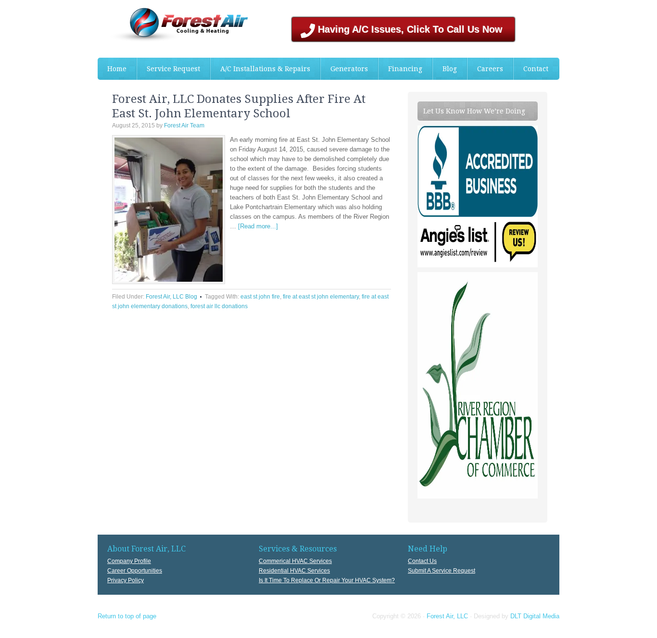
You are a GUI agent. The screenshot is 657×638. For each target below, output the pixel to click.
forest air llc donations (219, 306)
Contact (535, 69)
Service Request (173, 69)
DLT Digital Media (534, 616)
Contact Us (422, 561)
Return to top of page (127, 616)
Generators (349, 69)
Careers (490, 69)
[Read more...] (258, 226)
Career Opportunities (134, 570)
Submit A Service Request (441, 570)
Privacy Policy (125, 580)
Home (116, 69)
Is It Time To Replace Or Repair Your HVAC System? (327, 580)
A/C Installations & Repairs (260, 69)
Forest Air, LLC (447, 616)
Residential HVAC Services (294, 570)
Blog (449, 69)
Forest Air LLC (170, 29)
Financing (405, 69)
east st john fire (260, 296)
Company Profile (129, 561)
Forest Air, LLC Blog (171, 296)
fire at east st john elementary (321, 296)
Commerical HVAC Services (295, 561)
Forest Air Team (184, 125)
